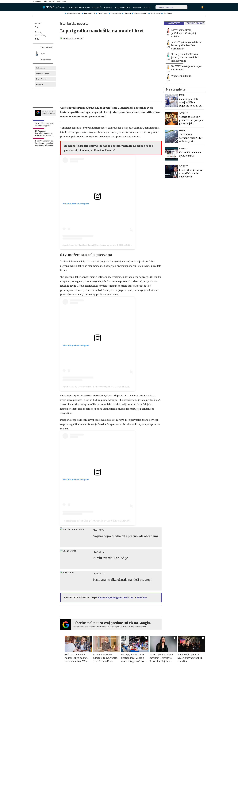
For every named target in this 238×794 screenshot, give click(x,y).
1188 (64, 1)
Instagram (116, 597)
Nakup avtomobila (140, 13)
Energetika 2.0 (89, 13)
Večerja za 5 (61, 7)
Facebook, (103, 597)
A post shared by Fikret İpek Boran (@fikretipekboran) (86, 245)
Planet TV (39, 84)
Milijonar (137, 7)
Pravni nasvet (155, 13)
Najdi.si (51, 1)
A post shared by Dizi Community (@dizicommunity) (85, 387)
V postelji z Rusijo (181, 76)
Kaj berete (174, 23)
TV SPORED (37, 1)
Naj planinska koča (74, 13)
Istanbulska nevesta (43, 73)
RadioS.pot (168, 13)
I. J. (37, 26)
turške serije (40, 68)
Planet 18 (108, 7)
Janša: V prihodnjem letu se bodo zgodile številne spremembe (186, 45)
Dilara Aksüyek (41, 79)
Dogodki (128, 13)
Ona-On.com (103, 13)
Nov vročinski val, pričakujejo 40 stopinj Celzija (183, 33)
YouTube (142, 597)
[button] (34, 7)
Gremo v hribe (116, 13)
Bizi (45, 1)
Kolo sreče (97, 7)
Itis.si (58, 1)
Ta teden (147, 7)
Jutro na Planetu (122, 7)
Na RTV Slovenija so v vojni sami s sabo (186, 68)
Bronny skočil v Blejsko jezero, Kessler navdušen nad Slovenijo (185, 57)
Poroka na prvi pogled (79, 7)
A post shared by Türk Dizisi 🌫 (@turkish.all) (83, 521)
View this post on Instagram (76, 204)
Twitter (128, 597)
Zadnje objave (195, 23)
